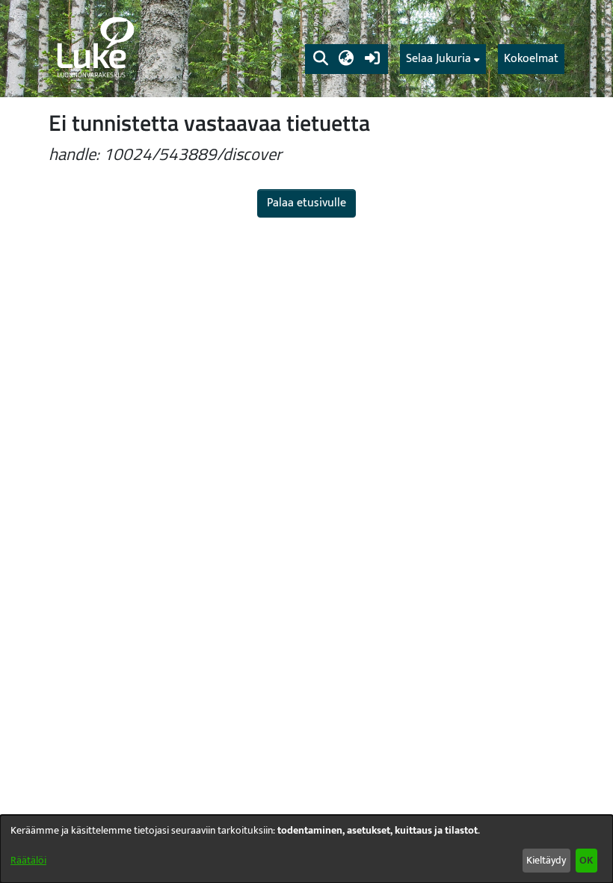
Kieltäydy (546, 860)
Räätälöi (28, 860)
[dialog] (306, 849)
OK (586, 860)
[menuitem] (443, 59)
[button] (320, 59)
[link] (94, 48)
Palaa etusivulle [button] (306, 203)
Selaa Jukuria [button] (438, 59)
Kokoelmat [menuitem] (531, 59)
